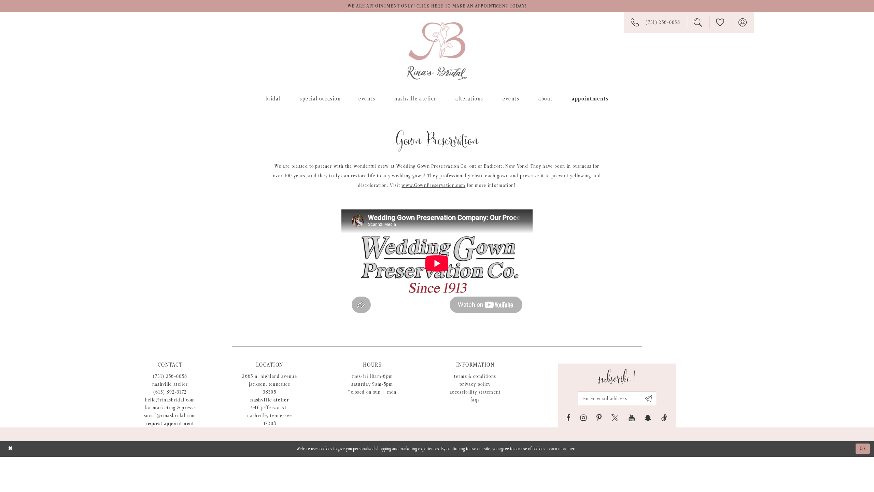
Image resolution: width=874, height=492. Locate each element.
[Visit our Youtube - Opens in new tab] (632, 418)
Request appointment (169, 423)
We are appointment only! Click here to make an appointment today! (437, 6)
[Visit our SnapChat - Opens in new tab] (648, 418)
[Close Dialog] (10, 449)
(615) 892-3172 (170, 392)
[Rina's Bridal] (437, 51)
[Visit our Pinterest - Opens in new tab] (599, 418)
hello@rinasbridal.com (170, 400)
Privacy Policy (475, 384)
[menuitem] (273, 98)
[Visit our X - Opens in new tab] (615, 418)
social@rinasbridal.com (170, 415)
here (572, 449)
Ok (863, 449)
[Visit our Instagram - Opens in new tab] (583, 418)
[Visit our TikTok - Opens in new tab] (664, 418)
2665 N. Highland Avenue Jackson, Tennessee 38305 (269, 384)
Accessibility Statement (475, 392)
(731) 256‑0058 (170, 376)
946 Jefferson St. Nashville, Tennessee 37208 (269, 416)
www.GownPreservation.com (433, 185)
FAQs (475, 400)
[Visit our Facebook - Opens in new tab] (568, 418)
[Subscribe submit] (648, 398)
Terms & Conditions (475, 376)
